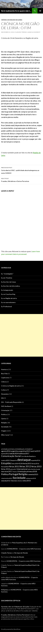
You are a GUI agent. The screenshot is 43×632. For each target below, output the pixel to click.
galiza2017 (13, 469)
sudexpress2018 (31, 478)
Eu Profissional (6, 306)
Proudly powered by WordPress (10, 629)
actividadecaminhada (7, 449)
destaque (24, 460)
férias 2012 (25, 466)
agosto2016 (6, 451)
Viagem (4, 431)
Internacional (22, 469)
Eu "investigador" (7, 274)
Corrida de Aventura (28, 456)
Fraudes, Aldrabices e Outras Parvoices (15, 615)
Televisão (14, 481)
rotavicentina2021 (6, 478)
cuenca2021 (5, 460)
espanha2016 (35, 460)
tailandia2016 (5, 481)
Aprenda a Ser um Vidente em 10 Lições (15, 607)
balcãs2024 (14, 453)
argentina (15, 451)
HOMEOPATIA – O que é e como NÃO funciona (24, 549)
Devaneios (5, 394)
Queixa (3, 418)
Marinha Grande (35, 469)
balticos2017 (24, 453)
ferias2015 (27, 463)
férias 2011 (14, 466)
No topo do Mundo (21, 553)
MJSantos (4, 590)
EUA (21, 463)
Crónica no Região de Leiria (11, 20)
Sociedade (4, 427)
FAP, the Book (6, 406)
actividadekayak (19, 449)
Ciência (4, 382)
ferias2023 (5, 467)
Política (4, 414)
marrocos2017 (6, 471)
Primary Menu (40, 11)
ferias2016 (35, 463)
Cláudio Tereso (21, 32)
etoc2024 (15, 463)
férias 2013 (36, 466)
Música (15, 471)
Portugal (13, 474)
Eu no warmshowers (8, 302)
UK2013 (19, 481)
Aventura (4, 369)
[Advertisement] (21, 335)
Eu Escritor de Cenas (8, 282)
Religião (4, 423)
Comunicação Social (11, 456)
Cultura (4, 390)
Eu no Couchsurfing (8, 294)
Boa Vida (4, 373)
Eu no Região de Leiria (9, 298)
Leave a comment (34, 32)
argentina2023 (24, 451)
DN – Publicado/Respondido (11, 402)
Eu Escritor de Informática (10, 286)
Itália (29, 469)
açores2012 (5, 453)
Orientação (5, 410)
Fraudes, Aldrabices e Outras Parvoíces (15, 180)
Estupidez (6, 463)
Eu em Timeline (6, 278)
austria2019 (35, 451)
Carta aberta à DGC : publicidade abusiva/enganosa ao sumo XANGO (20, 170)
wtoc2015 (27, 481)
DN (2, 398)
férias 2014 (5, 469)
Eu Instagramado (7, 290)
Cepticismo (5, 378)
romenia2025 (33, 474)
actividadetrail (28, 449)
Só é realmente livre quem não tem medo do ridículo (16, 11)
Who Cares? (5, 435)
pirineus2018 (31, 471)
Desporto (13, 460)
